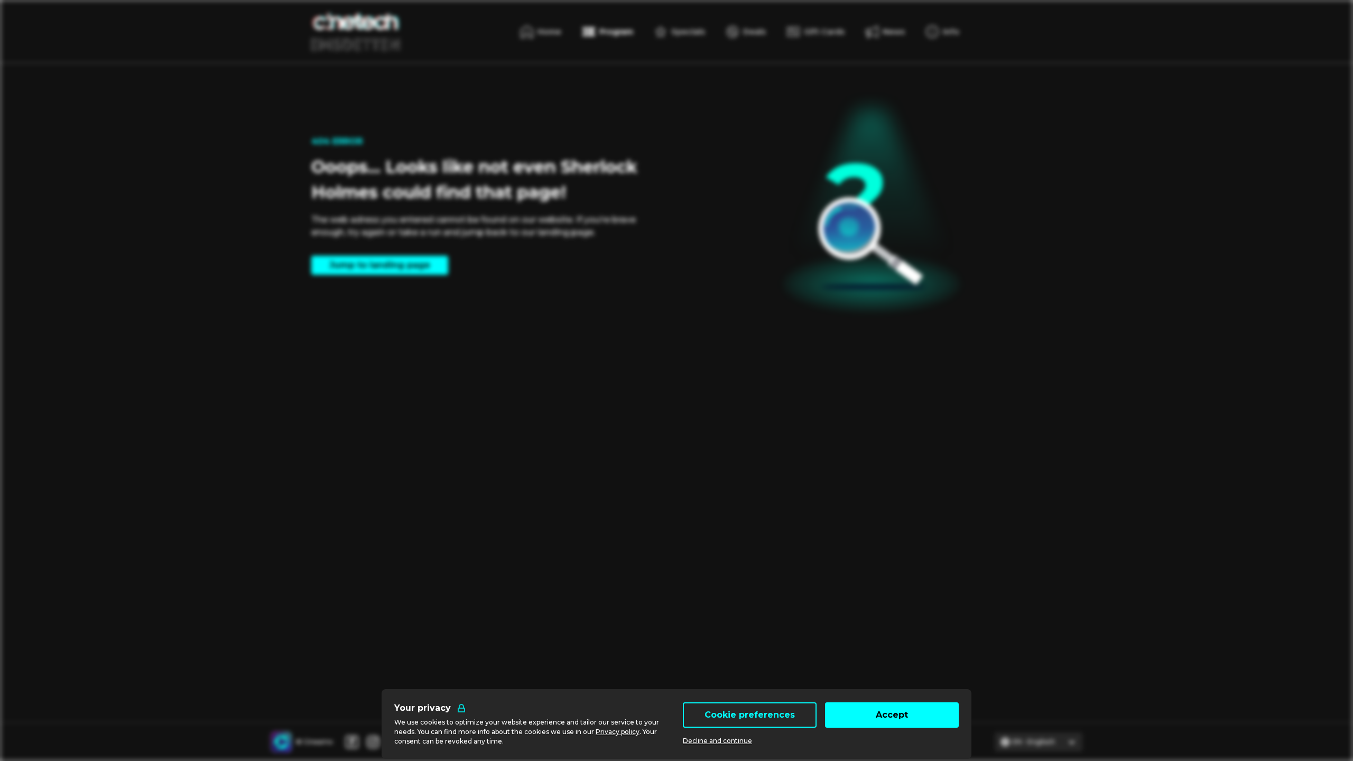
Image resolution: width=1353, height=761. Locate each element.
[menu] (942, 31)
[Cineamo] (281, 742)
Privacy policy (618, 732)
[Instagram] (373, 742)
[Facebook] (352, 742)
